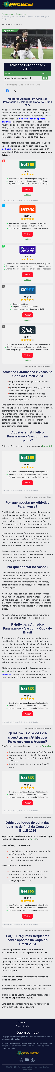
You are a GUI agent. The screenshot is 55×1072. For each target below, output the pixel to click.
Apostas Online (7, 14)
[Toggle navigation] (51, 4)
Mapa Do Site (23, 1026)
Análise (27, 194)
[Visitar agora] (27, 165)
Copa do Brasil (21, 14)
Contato (21, 1022)
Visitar (27, 189)
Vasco (5, 671)
